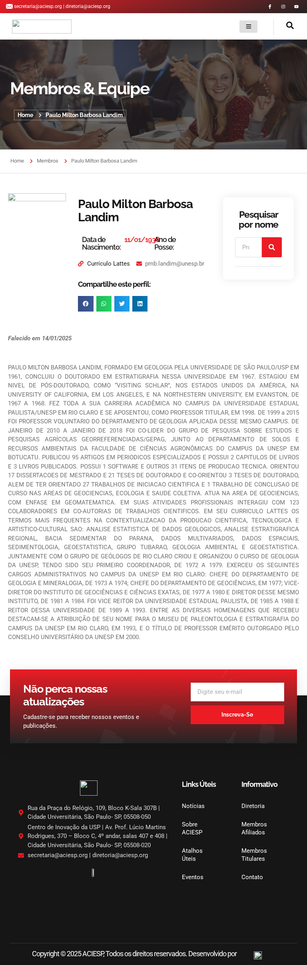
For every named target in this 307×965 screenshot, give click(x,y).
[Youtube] (296, 6)
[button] (284, 27)
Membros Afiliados (254, 828)
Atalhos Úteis (192, 854)
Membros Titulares (254, 854)
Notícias (193, 806)
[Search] (272, 247)
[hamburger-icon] (248, 26)
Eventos (192, 877)
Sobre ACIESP (192, 828)
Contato (252, 877)
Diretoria (253, 806)
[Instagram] (283, 6)
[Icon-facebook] (270, 6)
